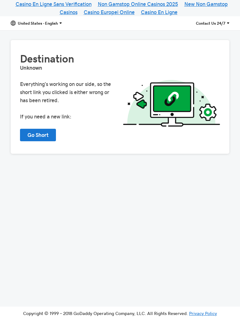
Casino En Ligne (159, 12)
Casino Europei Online (109, 12)
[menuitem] (203, 313)
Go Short (38, 134)
